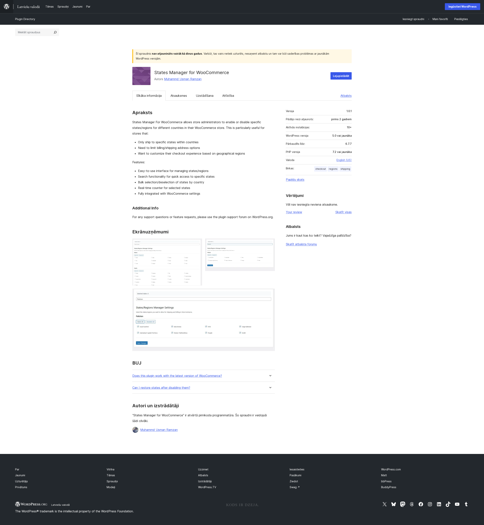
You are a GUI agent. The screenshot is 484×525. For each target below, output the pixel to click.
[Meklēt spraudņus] (55, 32)
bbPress (386, 481)
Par (17, 469)
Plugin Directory (25, 19)
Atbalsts (346, 96)
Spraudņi (112, 481)
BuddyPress (388, 487)
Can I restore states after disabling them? (161, 387)
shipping (345, 168)
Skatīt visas (343, 212)
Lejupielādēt (341, 75)
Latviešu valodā (60, 504)
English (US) (344, 160)
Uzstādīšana (204, 96)
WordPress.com (391, 469)
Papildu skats (295, 179)
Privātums (21, 487)
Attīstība (228, 96)
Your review (294, 212)
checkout (320, 168)
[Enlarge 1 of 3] (197, 243)
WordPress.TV (207, 487)
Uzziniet (203, 469)
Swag (295, 487)
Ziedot (294, 481)
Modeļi (111, 487)
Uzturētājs (21, 481)
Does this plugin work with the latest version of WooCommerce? (177, 376)
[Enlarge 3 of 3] (270, 294)
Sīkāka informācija (149, 96)
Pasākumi (295, 475)
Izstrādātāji (205, 481)
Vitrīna (110, 469)
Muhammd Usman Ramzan (183, 79)
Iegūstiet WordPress (462, 6)
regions (333, 168)
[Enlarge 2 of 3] (270, 243)
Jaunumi (20, 475)
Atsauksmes (179, 96)
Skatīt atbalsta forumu (301, 244)
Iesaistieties (297, 469)
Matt (384, 475)
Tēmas (111, 475)
